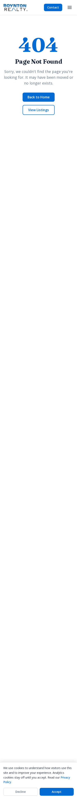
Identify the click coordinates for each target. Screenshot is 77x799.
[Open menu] (70, 7)
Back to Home (39, 97)
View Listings (38, 110)
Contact (53, 7)
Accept (56, 792)
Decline (20, 792)
